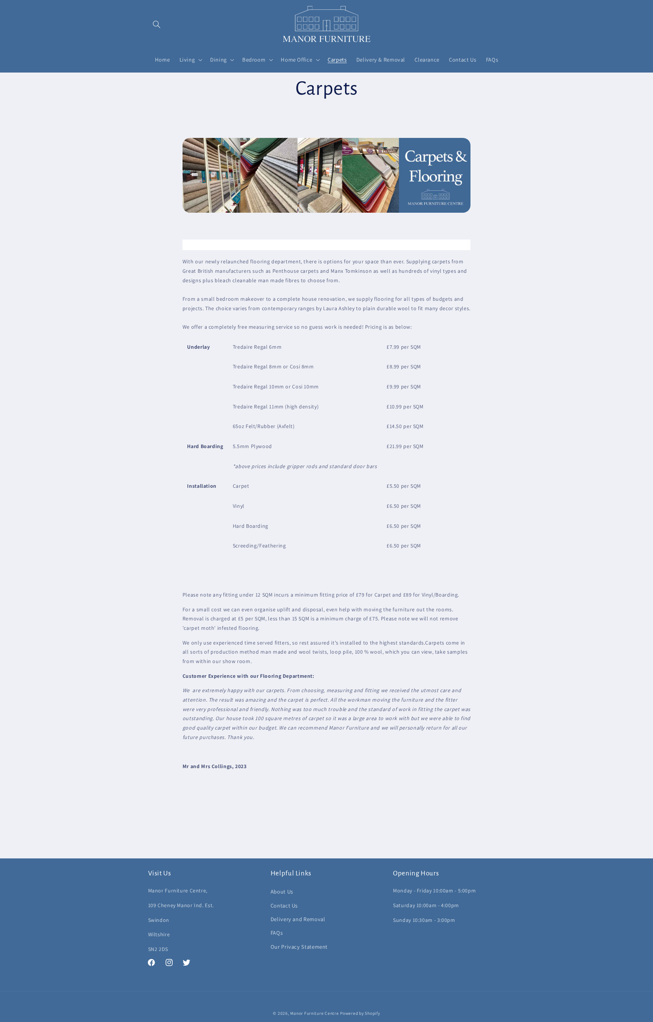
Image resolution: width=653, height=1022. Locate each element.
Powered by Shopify (360, 1013)
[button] (157, 24)
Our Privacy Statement (299, 946)
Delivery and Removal (298, 919)
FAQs (277, 932)
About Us (282, 891)
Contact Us (284, 905)
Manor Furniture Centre (314, 1013)
